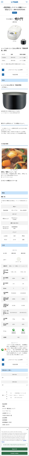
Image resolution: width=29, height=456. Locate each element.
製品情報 (4, 404)
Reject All (14, 449)
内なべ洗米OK (23, 210)
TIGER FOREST (6, 415)
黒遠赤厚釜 (5, 210)
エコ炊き (6, 235)
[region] (14, 441)
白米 (14, 235)
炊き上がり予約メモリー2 (6, 227)
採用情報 (4, 420)
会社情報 (4, 417)
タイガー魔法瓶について (8, 408)
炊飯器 (11, 395)
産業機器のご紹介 (7, 422)
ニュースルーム (6, 411)
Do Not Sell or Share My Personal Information (14, 444)
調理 (23, 239)
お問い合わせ (5, 424)
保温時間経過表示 (14, 227)
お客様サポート (6, 413)
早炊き (23, 235)
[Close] (27, 429)
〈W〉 (2, 377)
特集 (3, 406)
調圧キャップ (6, 218)
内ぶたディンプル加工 (14, 218)
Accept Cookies (14, 453)
